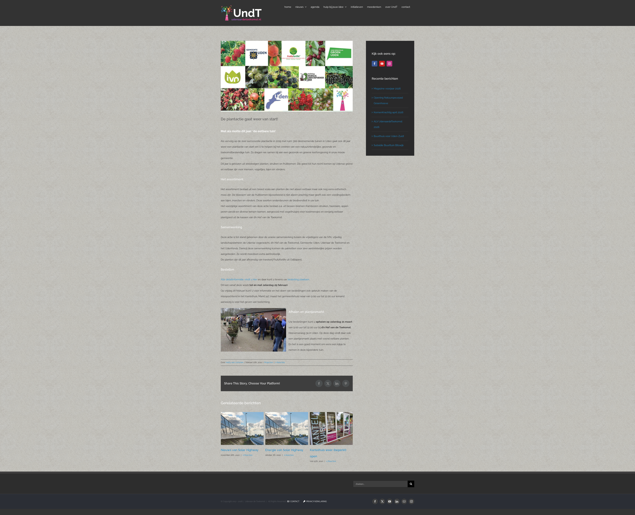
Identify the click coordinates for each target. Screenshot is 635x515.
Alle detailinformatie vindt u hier (239, 279)
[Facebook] (374, 63)
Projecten (268, 362)
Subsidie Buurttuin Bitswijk (389, 145)
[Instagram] (389, 63)
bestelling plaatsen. (299, 279)
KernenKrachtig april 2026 (388, 112)
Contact (294, 508)
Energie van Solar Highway (240, 450)
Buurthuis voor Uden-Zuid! (389, 136)
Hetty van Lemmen (234, 362)
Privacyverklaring (316, 508)
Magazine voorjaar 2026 (387, 88)
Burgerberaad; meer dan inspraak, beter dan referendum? (327, 456)
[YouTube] (382, 63)
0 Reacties (280, 362)
